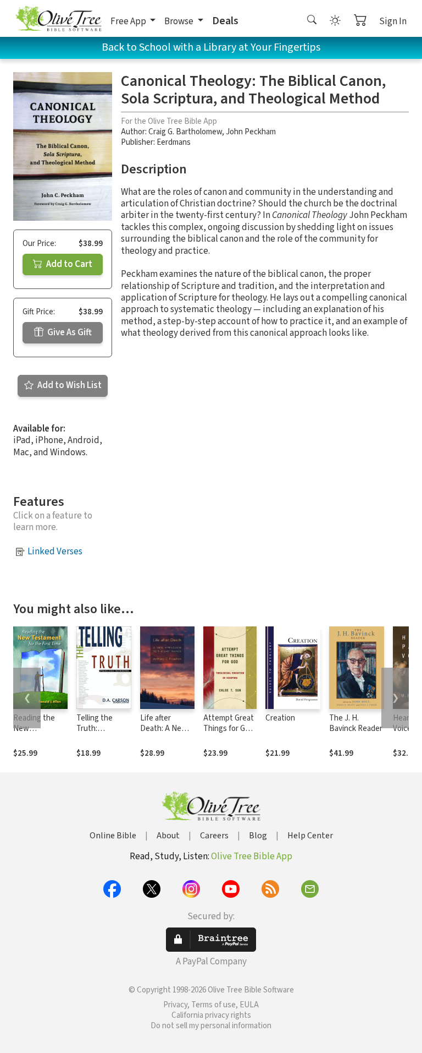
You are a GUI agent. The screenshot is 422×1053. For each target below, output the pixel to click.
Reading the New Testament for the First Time (38, 733)
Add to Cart (68, 264)
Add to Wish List (69, 385)
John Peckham (251, 132)
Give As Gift (69, 332)
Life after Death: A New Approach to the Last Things (167, 733)
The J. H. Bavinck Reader (355, 723)
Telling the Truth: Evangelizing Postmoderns (99, 733)
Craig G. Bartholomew (185, 132)
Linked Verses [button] (54, 551)
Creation (280, 718)
